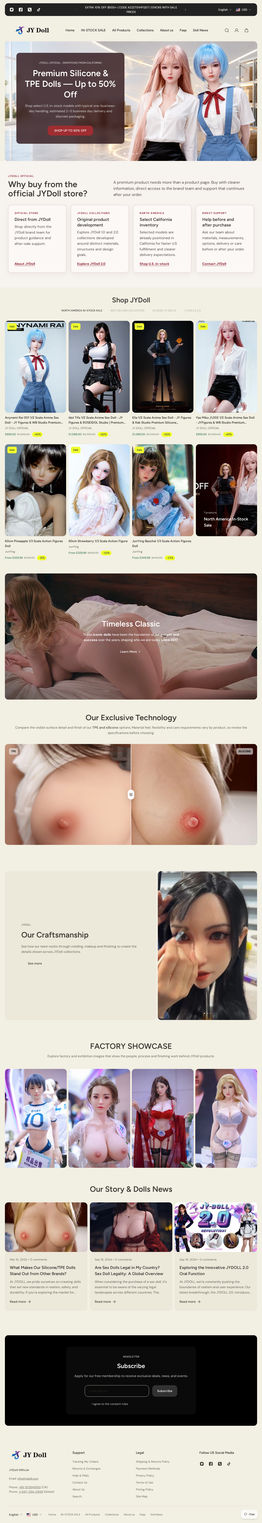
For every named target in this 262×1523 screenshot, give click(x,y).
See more (35, 963)
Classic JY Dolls (164, 310)
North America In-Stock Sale (81, 310)
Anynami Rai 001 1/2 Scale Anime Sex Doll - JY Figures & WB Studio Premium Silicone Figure (33, 420)
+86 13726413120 (30, 1487)
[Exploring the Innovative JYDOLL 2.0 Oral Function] (216, 1256)
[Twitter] (29, 9)
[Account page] (237, 30)
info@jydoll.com (27, 1478)
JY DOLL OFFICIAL (16, 428)
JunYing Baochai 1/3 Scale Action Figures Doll (161, 543)
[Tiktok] (38, 9)
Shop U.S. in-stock (154, 264)
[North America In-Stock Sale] (226, 490)
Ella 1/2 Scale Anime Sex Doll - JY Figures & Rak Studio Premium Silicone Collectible (161, 420)
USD (35, 1514)
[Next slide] (185, 10)
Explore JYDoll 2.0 (91, 264)
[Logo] (35, 30)
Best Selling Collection (127, 310)
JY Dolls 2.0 (192, 310)
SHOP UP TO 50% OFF (70, 131)
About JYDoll (25, 264)
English (13, 1514)
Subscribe (164, 1391)
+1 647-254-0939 (31, 1492)
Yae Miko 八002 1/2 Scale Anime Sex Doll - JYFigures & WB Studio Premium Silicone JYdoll (225, 420)
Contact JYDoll (214, 264)
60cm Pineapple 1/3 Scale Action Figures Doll (34, 543)
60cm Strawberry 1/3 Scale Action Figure (98, 541)
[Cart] (246, 30)
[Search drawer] (227, 30)
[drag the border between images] (131, 794)
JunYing (10, 551)
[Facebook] (20, 9)
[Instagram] (11, 9)
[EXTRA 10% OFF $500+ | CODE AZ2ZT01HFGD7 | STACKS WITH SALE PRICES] (131, 9)
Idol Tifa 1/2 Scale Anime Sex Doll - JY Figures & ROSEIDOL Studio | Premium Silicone (96, 420)
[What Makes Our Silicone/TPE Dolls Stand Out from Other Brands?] (46, 1256)
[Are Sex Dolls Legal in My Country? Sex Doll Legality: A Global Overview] (131, 1256)
